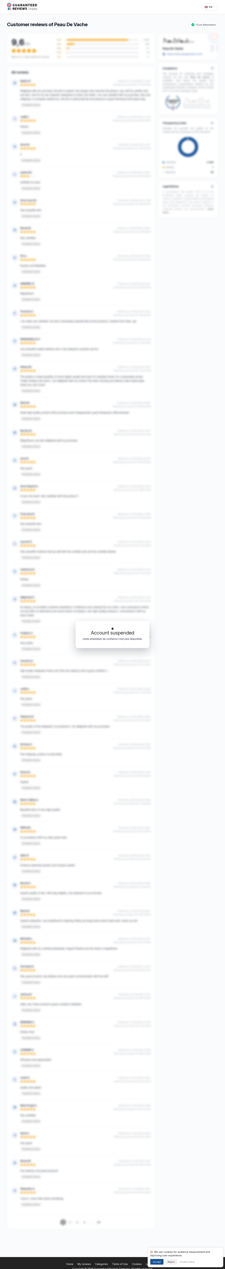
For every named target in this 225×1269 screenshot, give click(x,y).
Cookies (137, 1263)
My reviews (84, 1263)
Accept (157, 1261)
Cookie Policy (187, 1261)
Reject (171, 1261)
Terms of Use (120, 1263)
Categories (101, 1263)
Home (69, 1263)
